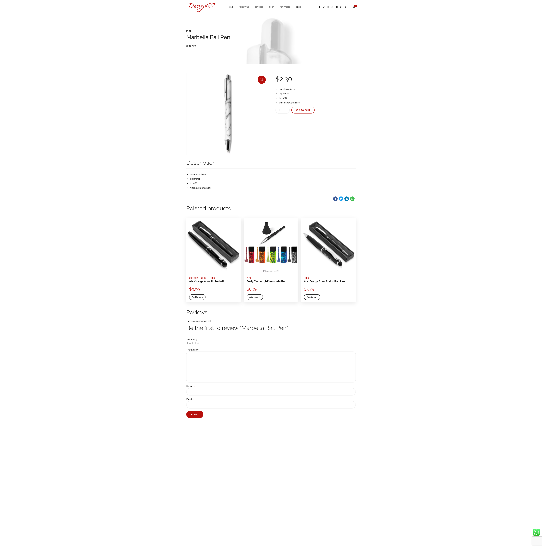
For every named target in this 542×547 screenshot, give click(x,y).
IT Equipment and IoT (224, 493)
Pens (189, 31)
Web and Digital (222, 480)
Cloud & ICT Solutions (224, 484)
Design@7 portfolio (194, 484)
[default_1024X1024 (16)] (213, 245)
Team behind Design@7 (196, 488)
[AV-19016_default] (328, 245)
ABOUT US (244, 7)
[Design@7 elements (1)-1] (227, 444)
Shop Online (191, 480)
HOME (230, 7)
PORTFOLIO (285, 7)
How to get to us (193, 493)
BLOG (298, 7)
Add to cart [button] (197, 297)
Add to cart (303, 110)
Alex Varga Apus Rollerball (206, 281)
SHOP (271, 7)
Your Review (192, 349)
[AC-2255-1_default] (271, 245)
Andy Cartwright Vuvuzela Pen (266, 281)
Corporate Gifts (197, 278)
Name (190, 386)
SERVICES (259, 7)
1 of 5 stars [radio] (187, 343)
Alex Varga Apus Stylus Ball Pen (324, 281)
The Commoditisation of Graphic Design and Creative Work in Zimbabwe (256, 496)
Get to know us (192, 476)
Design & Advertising (224, 476)
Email (190, 399)
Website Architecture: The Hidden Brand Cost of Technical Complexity (255, 479)
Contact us (190, 497)
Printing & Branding (223, 488)
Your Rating (191, 339)
